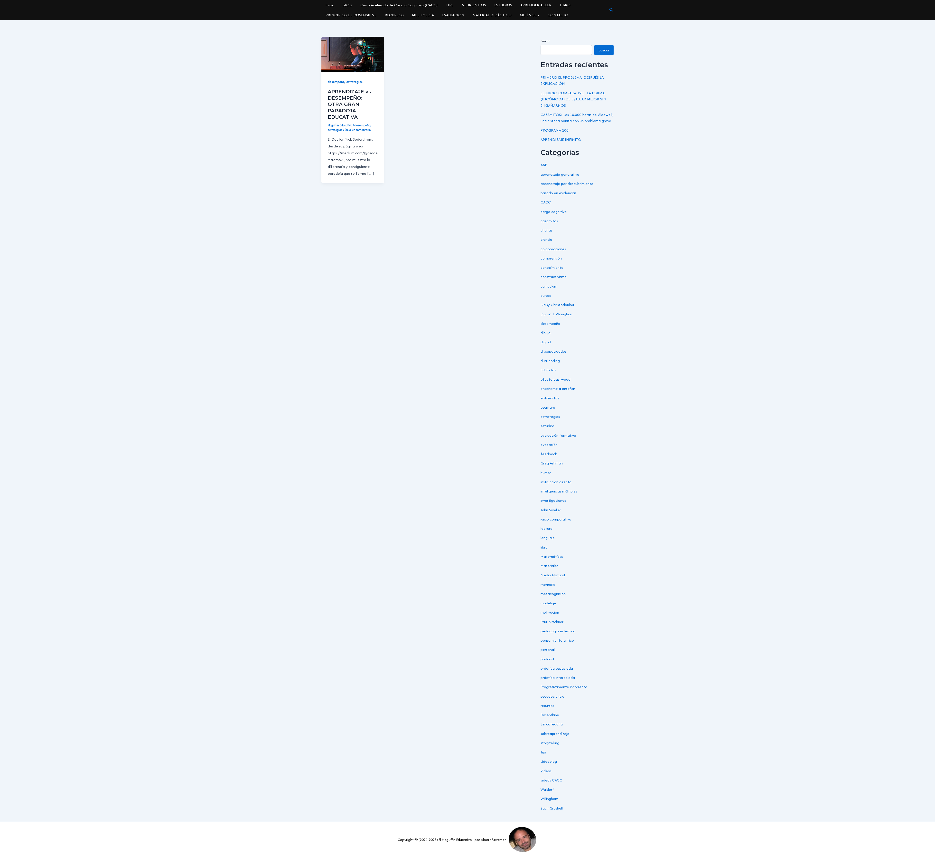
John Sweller (551, 510)
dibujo (546, 333)
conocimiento (552, 267)
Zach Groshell (552, 808)
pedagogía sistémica (558, 631)
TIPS (449, 5)
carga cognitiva (554, 211)
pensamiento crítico (557, 640)
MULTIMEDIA (423, 15)
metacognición (553, 594)
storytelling (550, 743)
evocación (549, 444)
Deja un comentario (358, 130)
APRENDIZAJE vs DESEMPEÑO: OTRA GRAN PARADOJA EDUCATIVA (349, 104)
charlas (546, 230)
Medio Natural (553, 575)
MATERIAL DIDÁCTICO (492, 15)
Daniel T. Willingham (557, 314)
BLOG (347, 5)
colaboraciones (553, 249)
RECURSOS (394, 15)
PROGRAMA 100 (555, 130)
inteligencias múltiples (559, 491)
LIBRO (565, 5)
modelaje (548, 603)
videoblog (549, 761)
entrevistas (550, 398)
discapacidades (553, 351)
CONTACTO (558, 15)
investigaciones (553, 500)
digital (546, 342)
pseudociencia (552, 696)
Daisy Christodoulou (557, 305)
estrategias (354, 81)
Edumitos (548, 370)
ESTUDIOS (503, 5)
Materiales (549, 566)
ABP (544, 165)
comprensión (551, 258)
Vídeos (546, 771)
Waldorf (547, 789)
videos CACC (551, 780)
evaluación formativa (558, 435)
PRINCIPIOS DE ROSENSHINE (351, 15)
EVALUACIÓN (453, 15)
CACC (546, 202)
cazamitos (549, 221)
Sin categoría (552, 724)
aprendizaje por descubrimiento (567, 183)
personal (548, 649)
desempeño (336, 81)
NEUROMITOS (474, 5)
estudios (547, 426)
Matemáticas (552, 556)
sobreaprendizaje (555, 733)
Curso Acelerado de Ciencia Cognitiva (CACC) (399, 5)
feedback (549, 454)
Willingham (549, 798)
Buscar (545, 41)
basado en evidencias (558, 193)
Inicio (330, 5)
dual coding (550, 361)
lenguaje (548, 537)
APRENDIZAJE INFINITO (561, 139)
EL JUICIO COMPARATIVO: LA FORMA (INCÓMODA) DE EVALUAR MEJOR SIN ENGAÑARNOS (573, 99)
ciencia (546, 239)
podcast (547, 659)
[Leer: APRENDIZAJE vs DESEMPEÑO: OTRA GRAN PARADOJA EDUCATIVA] (352, 54)
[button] (611, 10)
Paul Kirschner (552, 622)
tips (544, 752)
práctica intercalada (558, 677)
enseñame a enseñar (558, 388)
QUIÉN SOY (529, 15)
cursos (546, 295)
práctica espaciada (557, 668)
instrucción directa (556, 482)
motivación (550, 612)
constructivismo (554, 277)
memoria (548, 584)
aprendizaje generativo (560, 174)
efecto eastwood (555, 379)
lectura (546, 528)
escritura (548, 407)
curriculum (549, 286)
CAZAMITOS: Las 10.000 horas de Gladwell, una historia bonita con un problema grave (577, 118)
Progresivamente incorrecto (564, 687)
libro (544, 547)
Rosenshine (550, 715)
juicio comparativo (556, 519)
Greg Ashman (552, 463)
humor (546, 472)
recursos (547, 705)
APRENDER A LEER (536, 5)
